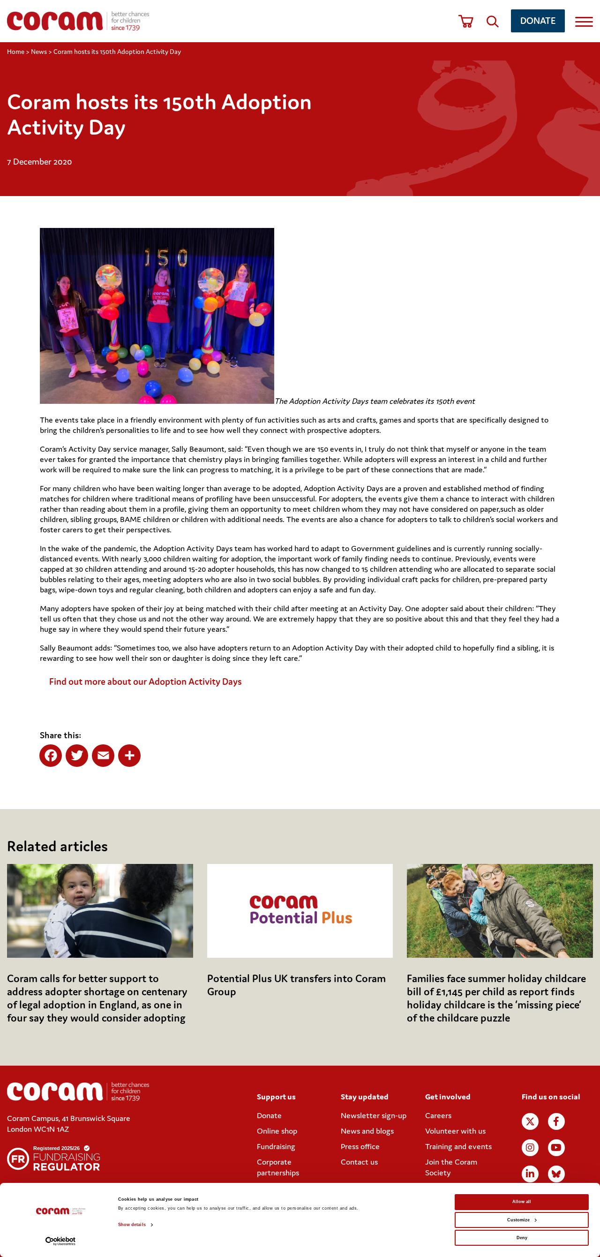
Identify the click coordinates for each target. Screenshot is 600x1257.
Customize (518, 1220)
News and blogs (367, 1131)
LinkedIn (530, 1174)
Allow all (521, 1201)
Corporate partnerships (278, 1167)
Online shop (277, 1131)
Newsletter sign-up (373, 1115)
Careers (438, 1115)
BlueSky (556, 1174)
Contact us (359, 1162)
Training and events (458, 1146)
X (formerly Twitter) (530, 1121)
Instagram (530, 1147)
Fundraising (276, 1146)
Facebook (556, 1121)
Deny (522, 1237)
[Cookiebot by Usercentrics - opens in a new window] (61, 1241)
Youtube (556, 1147)
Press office (360, 1146)
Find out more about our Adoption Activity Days (146, 681)
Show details (132, 1224)
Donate (537, 20)
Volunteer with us (455, 1131)
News (39, 51)
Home (15, 51)
